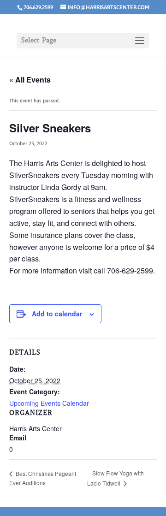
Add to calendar (57, 313)
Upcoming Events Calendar (49, 403)
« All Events (30, 79)
